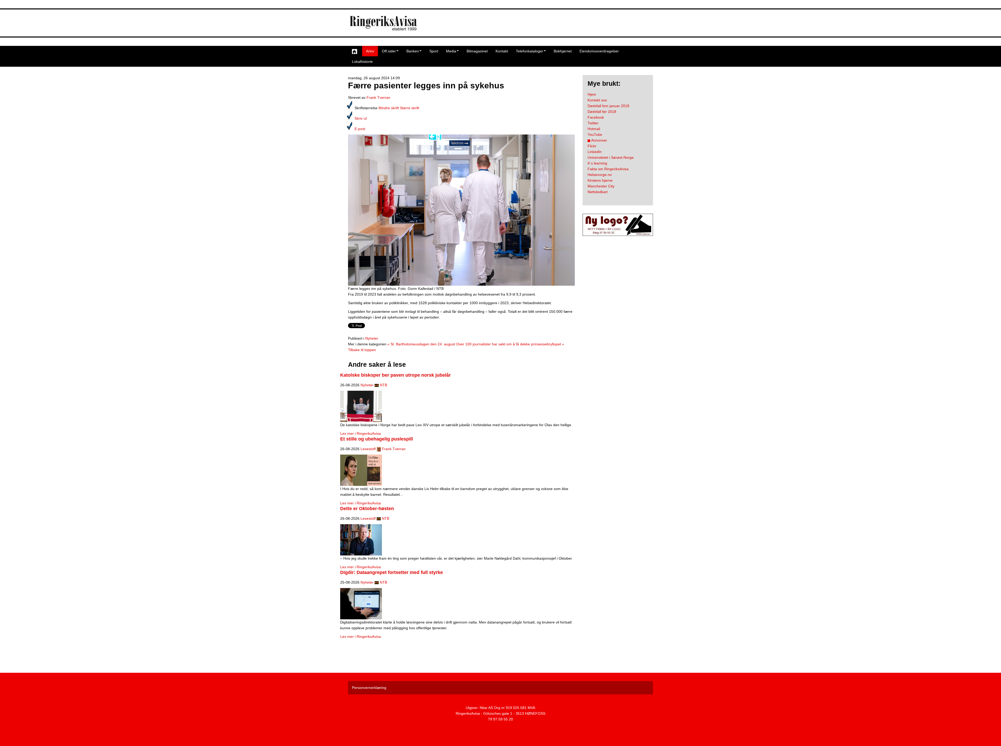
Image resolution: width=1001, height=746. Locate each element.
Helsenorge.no (600, 175)
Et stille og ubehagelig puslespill (376, 439)
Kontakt (502, 51)
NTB (383, 385)
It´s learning (597, 163)
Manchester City (601, 186)
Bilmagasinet (477, 51)
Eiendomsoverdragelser (599, 51)
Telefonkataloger (529, 51)
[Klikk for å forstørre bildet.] (461, 210)
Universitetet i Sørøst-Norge (611, 157)
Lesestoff (368, 449)
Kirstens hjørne (600, 180)
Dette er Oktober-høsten (367, 508)
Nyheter (371, 338)
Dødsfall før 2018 (602, 111)
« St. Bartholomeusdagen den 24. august (421, 344)
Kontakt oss (597, 100)
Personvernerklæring (369, 688)
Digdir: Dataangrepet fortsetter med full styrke (391, 572)
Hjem (592, 94)
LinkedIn (595, 152)
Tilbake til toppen (362, 350)
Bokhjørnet (563, 51)
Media (451, 51)
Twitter (593, 123)
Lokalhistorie (362, 61)
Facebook (596, 117)
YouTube (595, 134)
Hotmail (594, 129)
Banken (412, 51)
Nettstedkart (598, 192)
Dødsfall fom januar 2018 (608, 106)
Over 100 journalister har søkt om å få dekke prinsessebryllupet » (510, 344)
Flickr (592, 146)
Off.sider (389, 51)
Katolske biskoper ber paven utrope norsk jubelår (395, 375)
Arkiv (370, 51)
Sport (433, 51)
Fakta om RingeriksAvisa (608, 169)
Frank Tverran (378, 97)
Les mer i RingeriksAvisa (360, 433)
